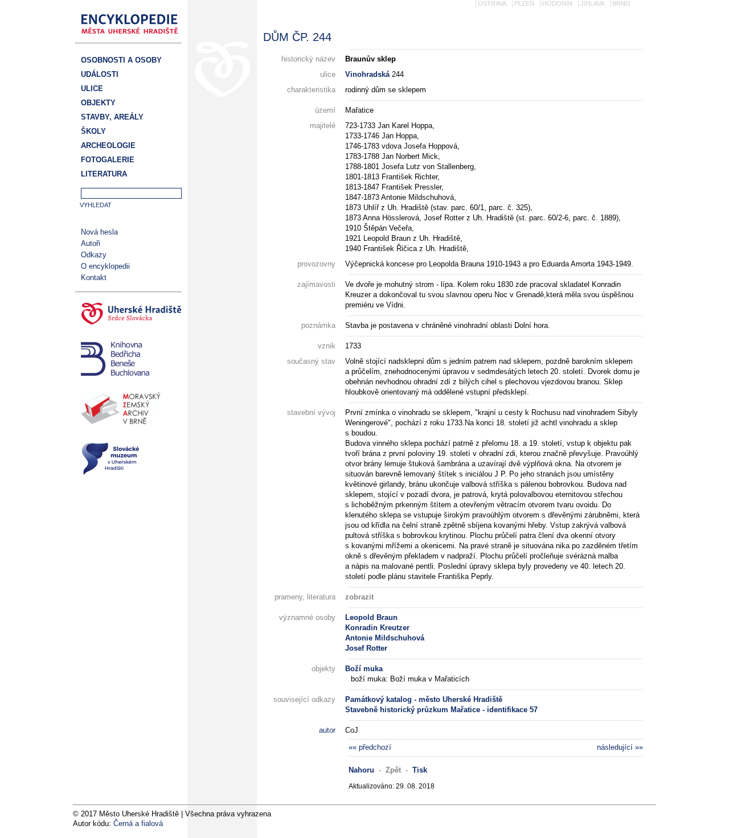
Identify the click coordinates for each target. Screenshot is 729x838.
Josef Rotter (366, 648)
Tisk (419, 770)
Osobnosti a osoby (121, 60)
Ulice (92, 88)
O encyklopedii (105, 266)
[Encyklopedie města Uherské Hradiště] (132, 37)
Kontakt (94, 277)
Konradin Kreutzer (377, 627)
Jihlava (592, 3)
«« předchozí (370, 747)
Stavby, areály (112, 117)
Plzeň (524, 3)
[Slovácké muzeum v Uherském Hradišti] (128, 460)
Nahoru (361, 770)
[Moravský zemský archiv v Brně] (128, 410)
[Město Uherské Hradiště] (128, 315)
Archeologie (108, 145)
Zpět (393, 770)
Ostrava (492, 3)
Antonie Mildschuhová (384, 638)
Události (99, 74)
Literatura (104, 174)
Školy (93, 131)
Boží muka (364, 668)
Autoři (90, 243)
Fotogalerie (107, 159)
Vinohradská (367, 74)
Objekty (98, 102)
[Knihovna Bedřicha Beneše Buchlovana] (128, 360)
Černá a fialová (138, 823)
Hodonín (557, 3)
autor (327, 730)
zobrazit (359, 597)
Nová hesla (99, 232)
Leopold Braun (371, 617)
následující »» (620, 747)
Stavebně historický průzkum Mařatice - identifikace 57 (441, 709)
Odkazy (94, 254)
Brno (621, 3)
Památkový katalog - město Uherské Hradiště (423, 699)
